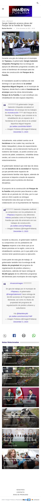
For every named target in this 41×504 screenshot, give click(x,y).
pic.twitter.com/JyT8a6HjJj (20, 226)
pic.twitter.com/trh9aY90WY (21, 126)
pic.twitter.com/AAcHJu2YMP (20, 316)
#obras (8, 218)
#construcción (13, 113)
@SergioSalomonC (14, 294)
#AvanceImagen (16, 283)
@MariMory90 (22, 314)
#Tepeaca (11, 215)
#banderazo (9, 110)
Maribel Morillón (7, 28)
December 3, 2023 (20, 132)
